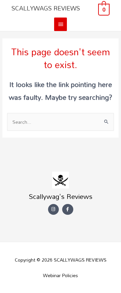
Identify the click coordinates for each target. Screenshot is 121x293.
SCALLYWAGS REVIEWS (45, 8)
